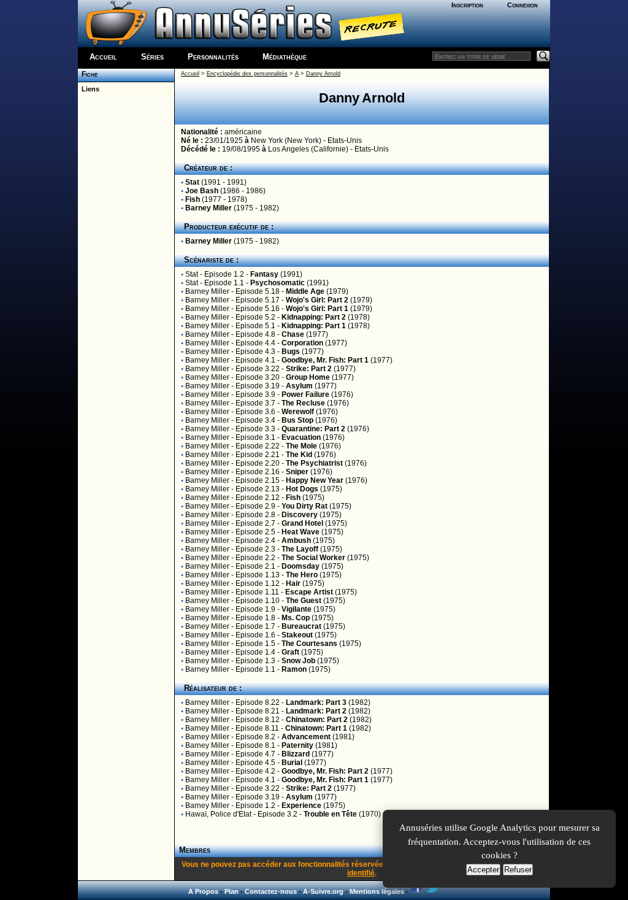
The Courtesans (309, 643)
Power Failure (305, 394)
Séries (152, 56)
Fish (192, 199)
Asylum (299, 386)
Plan (231, 891)
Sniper (297, 471)
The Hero (302, 575)
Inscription (467, 5)
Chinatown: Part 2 (317, 719)
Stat (192, 182)
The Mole (301, 446)
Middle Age (305, 291)
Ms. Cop (295, 617)
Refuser (518, 869)
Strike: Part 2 (309, 368)
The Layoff (299, 549)
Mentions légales (377, 891)
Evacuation (301, 437)
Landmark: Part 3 (316, 702)
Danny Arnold (323, 74)
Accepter (483, 869)
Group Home (308, 377)
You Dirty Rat (304, 506)
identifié (361, 873)
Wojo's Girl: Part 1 (317, 308)
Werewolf (297, 411)
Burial (291, 762)
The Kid (299, 454)
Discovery (299, 514)
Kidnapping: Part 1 (313, 325)
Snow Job (298, 660)
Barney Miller (208, 208)
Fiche (88, 74)
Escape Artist (309, 592)
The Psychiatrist (314, 463)
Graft (290, 652)
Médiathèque (284, 56)
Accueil (103, 56)
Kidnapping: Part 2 (313, 317)
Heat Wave (300, 532)
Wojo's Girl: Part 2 (317, 300)
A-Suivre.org (323, 891)
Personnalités (213, 56)
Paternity (297, 745)
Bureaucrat (301, 626)
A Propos (203, 891)
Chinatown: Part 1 (316, 728)
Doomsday (300, 566)
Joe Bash (201, 191)
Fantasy (264, 274)
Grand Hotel (302, 523)
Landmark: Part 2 (316, 711)
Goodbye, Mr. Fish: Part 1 (325, 360)
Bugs (290, 351)
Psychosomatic (277, 283)
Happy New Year (314, 480)
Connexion (522, 5)
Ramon (294, 669)
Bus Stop (297, 420)
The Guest (303, 600)
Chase (292, 334)
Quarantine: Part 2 (313, 429)
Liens (88, 89)
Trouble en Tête (330, 814)
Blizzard (295, 754)
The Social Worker (313, 557)
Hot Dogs (302, 489)
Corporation (302, 343)
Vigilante (296, 609)
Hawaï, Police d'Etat (218, 814)
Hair (293, 583)
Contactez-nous (271, 891)
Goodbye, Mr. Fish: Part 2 (325, 771)
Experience (301, 805)
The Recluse (303, 403)
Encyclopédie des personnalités (247, 74)
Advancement (306, 737)
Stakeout (297, 635)
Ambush (296, 540)
